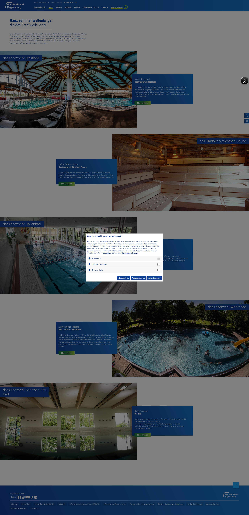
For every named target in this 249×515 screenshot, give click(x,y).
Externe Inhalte (97, 270)
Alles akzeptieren (154, 278)
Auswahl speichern (138, 278)
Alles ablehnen (123, 278)
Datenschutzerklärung (130, 253)
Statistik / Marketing (99, 264)
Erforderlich (96, 258)
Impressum (107, 253)
